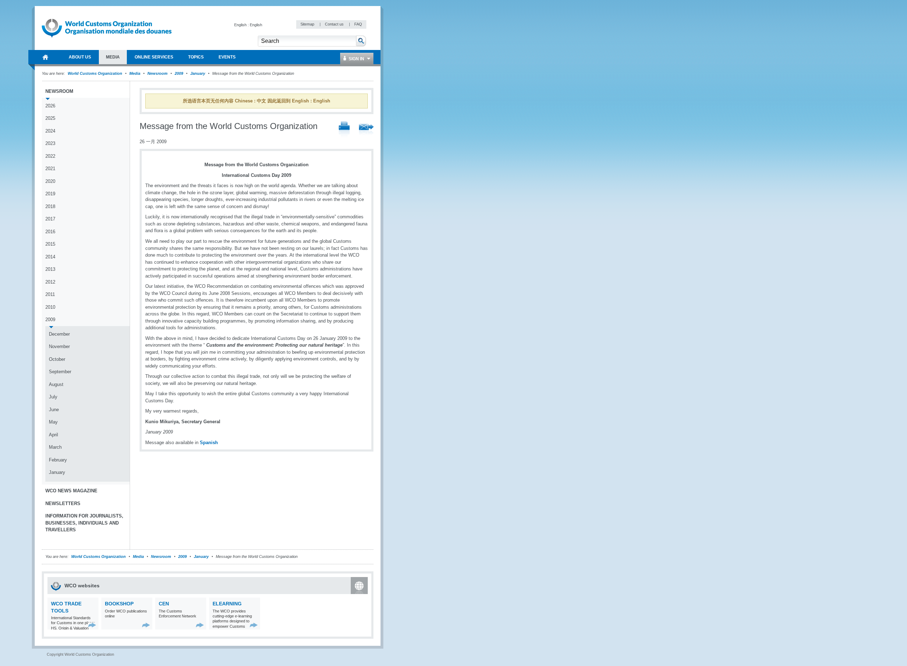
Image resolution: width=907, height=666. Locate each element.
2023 (50, 143)
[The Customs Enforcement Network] (200, 625)
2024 (50, 131)
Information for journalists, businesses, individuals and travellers (84, 522)
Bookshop (119, 603)
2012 (50, 282)
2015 (50, 244)
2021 (50, 168)
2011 (50, 294)
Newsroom (157, 73)
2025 (50, 118)
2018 (50, 206)
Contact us (335, 24)
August (56, 384)
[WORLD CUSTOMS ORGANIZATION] (45, 57)
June (54, 409)
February (58, 460)
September (60, 371)
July (53, 396)
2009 (179, 73)
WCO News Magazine (71, 490)
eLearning (227, 603)
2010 (50, 307)
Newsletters (62, 503)
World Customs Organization (95, 73)
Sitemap (307, 24)
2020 (50, 181)
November (59, 346)
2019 (50, 193)
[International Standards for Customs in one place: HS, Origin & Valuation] (92, 625)
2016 (50, 231)
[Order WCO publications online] (146, 625)
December (59, 334)
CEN (164, 603)
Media (134, 73)
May (53, 422)
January (197, 73)
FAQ (358, 24)
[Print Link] (344, 130)
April (53, 434)
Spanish (209, 442)
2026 (50, 105)
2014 (50, 256)
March (55, 447)
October (57, 359)
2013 (50, 269)
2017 (50, 219)
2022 (50, 156)
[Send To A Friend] (366, 130)
